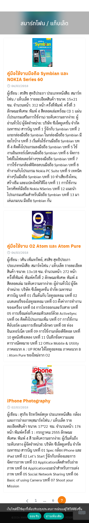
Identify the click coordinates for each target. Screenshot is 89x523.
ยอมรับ (34, 516)
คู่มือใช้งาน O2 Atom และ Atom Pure (44, 245)
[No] (82, 512)
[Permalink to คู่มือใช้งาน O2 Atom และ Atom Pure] (44, 225)
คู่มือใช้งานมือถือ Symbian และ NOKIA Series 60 (37, 76)
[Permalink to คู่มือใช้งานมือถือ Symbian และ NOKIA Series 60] (44, 52)
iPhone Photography (28, 400)
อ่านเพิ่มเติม (54, 516)
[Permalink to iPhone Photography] (44, 379)
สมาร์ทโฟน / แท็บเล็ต (44, 23)
